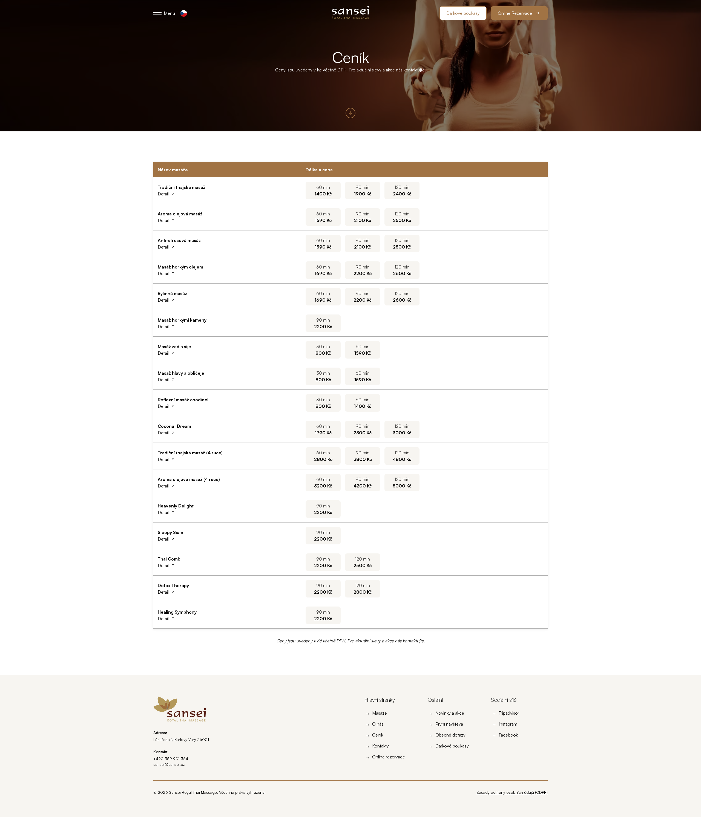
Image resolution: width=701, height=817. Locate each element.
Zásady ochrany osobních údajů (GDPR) (512, 792)
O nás (377, 724)
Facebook (508, 735)
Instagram (508, 724)
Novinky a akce (449, 713)
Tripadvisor (509, 713)
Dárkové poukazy (452, 746)
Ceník (377, 735)
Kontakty (380, 746)
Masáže (379, 713)
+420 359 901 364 (170, 758)
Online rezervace (388, 757)
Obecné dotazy (450, 735)
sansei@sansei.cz (169, 764)
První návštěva (449, 724)
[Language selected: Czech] (183, 13)
